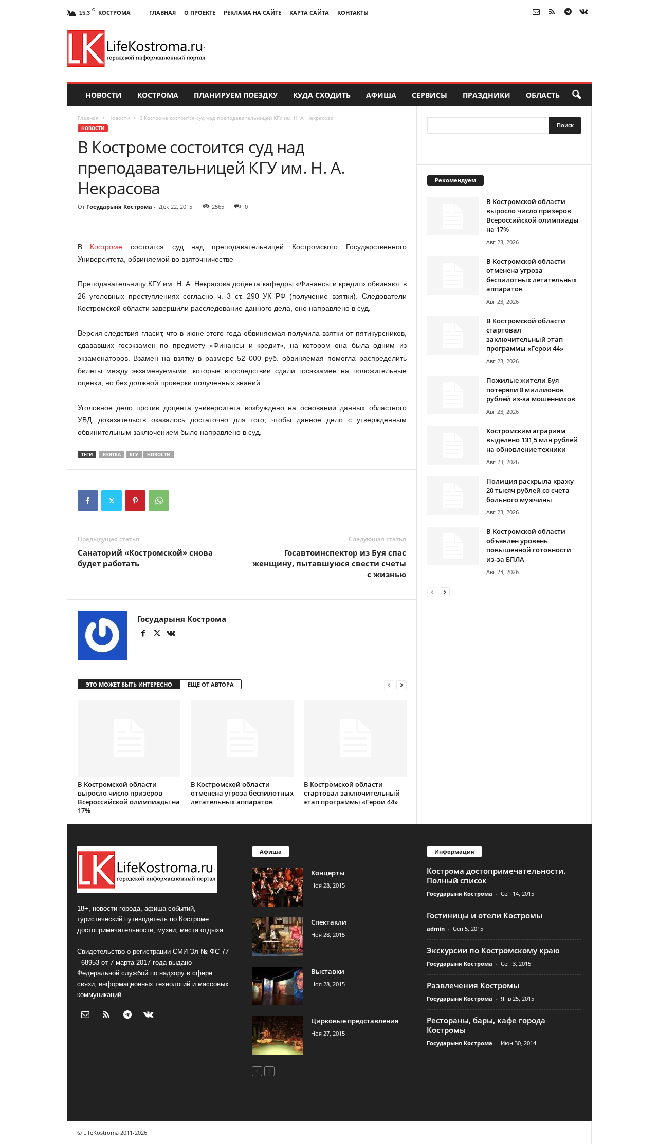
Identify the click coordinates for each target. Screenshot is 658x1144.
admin (436, 928)
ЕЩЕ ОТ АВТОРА (211, 684)
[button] (576, 95)
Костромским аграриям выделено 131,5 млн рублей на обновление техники (532, 440)
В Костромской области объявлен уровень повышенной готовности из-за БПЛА (528, 545)
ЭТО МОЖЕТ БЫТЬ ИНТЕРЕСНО (129, 684)
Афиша (381, 95)
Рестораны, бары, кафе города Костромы (486, 1025)
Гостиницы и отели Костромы (484, 915)
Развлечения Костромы (473, 985)
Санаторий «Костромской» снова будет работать (145, 557)
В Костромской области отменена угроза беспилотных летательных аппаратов (242, 793)
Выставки (327, 971)
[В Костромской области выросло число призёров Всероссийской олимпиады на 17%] (129, 738)
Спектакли (328, 922)
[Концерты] (277, 887)
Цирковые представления (354, 1020)
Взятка (112, 454)
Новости (103, 95)
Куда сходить (322, 95)
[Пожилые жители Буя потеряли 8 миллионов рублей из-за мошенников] (453, 395)
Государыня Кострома (119, 206)
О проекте (199, 12)
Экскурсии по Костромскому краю (493, 950)
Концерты (328, 872)
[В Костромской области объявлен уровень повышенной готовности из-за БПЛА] (453, 546)
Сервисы (429, 95)
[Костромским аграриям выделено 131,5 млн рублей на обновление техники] (453, 445)
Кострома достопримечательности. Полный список (496, 875)
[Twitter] (111, 500)
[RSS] (552, 12)
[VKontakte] (584, 12)
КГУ (134, 454)
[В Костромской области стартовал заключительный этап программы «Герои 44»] (355, 738)
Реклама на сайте (252, 12)
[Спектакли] (277, 936)
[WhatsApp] (159, 500)
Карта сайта (309, 12)
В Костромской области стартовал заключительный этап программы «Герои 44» (352, 793)
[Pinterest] (135, 500)
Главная (162, 12)
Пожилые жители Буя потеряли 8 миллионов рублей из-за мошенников (530, 389)
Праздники (486, 95)
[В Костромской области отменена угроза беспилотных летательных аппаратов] (242, 738)
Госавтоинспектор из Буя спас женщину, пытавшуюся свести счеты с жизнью (329, 563)
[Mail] (536, 12)
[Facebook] (88, 500)
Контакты (353, 12)
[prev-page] (389, 684)
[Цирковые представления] (277, 1035)
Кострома (157, 95)
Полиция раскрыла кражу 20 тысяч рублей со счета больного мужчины (530, 490)
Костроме (106, 247)
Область (543, 95)
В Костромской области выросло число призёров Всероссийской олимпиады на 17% (129, 797)
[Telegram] (568, 12)
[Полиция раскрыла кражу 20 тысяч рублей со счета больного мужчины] (453, 495)
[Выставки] (277, 986)
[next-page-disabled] (269, 1070)
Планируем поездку (236, 95)
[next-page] (401, 684)
